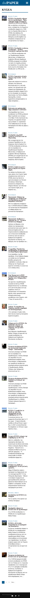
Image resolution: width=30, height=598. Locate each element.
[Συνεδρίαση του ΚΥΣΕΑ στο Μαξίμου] (4, 494)
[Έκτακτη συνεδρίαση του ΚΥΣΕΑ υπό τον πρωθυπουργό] (4, 554)
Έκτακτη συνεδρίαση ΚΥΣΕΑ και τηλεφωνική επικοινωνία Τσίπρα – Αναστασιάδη (17, 348)
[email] (12, 596)
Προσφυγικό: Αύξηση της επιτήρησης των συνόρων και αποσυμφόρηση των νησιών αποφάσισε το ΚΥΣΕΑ (17, 199)
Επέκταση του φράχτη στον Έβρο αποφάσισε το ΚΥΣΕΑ (17, 109)
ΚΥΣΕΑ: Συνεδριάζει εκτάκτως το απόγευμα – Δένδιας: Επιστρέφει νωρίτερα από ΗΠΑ (18, 49)
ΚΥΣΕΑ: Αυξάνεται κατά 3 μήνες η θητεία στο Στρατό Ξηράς (16, 168)
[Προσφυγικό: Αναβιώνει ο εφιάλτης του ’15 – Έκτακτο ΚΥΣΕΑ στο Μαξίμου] (4, 218)
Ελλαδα (12, 74)
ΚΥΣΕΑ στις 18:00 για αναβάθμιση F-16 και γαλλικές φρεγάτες (18, 466)
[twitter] (15, 596)
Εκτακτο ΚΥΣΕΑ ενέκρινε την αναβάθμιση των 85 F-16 (17, 437)
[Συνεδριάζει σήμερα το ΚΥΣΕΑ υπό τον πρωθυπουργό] (4, 507)
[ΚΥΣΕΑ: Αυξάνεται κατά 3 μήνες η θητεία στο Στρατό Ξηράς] (4, 166)
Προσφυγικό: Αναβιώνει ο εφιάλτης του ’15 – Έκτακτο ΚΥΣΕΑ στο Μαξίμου (17, 220)
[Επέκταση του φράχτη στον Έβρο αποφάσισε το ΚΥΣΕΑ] (4, 107)
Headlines (13, 493)
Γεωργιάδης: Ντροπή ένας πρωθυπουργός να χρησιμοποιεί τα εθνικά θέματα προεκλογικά (18, 250)
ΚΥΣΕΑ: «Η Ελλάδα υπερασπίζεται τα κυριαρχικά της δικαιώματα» (17, 524)
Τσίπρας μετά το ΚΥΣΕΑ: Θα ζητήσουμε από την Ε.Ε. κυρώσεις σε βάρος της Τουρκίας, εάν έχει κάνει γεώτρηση (17, 326)
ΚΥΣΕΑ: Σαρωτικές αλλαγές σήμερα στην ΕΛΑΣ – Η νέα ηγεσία (17, 77)
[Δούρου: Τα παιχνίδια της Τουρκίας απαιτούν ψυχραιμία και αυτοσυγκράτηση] (4, 306)
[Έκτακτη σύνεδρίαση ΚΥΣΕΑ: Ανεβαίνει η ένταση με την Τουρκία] (4, 378)
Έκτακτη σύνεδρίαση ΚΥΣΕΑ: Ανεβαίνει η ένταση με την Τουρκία (18, 380)
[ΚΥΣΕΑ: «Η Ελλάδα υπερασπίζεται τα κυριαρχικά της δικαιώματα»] (4, 522)
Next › (13, 582)
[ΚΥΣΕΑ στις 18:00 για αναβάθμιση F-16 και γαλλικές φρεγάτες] (4, 464)
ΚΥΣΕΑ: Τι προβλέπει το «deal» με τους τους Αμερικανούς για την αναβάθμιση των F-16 (16, 413)
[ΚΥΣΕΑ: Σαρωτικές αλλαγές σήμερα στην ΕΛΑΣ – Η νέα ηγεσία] (4, 75)
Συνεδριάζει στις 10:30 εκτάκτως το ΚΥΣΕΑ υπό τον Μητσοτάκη (17, 136)
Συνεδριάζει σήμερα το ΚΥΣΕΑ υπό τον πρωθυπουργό (17, 508)
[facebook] (18, 596)
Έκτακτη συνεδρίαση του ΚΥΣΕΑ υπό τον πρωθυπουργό (17, 555)
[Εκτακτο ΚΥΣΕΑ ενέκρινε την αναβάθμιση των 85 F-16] (4, 435)
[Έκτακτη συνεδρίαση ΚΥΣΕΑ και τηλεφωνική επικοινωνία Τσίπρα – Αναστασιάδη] (4, 346)
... (24, 40)
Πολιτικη (13, 16)
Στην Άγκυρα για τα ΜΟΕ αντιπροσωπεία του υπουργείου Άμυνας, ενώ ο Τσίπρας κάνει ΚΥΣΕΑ (17, 277)
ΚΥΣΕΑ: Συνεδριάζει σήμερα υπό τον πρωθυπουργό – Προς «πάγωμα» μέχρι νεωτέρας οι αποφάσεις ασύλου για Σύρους (17, 21)
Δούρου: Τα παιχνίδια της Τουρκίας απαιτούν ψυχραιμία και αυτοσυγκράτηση (17, 308)
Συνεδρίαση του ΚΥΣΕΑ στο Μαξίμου (17, 495)
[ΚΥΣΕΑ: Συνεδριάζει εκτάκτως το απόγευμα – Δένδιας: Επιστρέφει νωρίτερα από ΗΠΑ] (4, 47)
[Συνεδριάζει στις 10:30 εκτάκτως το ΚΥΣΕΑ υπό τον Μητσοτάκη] (4, 134)
